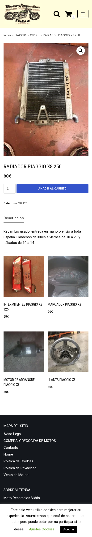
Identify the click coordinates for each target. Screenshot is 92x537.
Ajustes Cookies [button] (41, 529)
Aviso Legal (12, 434)
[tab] (14, 218)
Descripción (14, 218)
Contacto (11, 447)
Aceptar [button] (68, 529)
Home (8, 454)
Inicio (7, 35)
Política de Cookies (18, 461)
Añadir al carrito (52, 188)
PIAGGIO (20, 35)
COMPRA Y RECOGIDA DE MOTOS (30, 441)
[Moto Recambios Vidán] (24, 13)
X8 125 (34, 35)
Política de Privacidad (20, 468)
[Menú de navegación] (82, 14)
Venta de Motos (16, 475)
